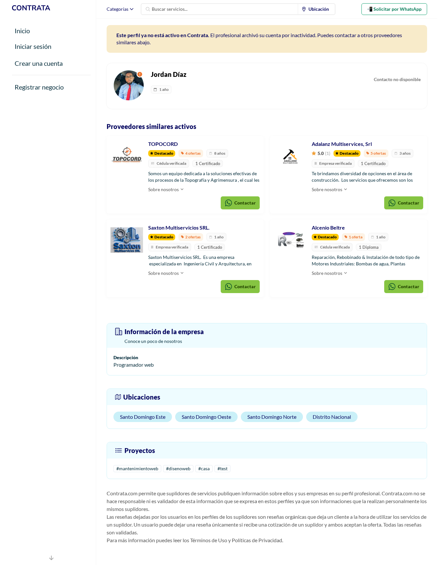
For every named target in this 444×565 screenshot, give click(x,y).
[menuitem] (316, 9)
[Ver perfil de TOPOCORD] (127, 156)
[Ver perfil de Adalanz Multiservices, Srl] (290, 156)
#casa (204, 468)
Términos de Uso (208, 540)
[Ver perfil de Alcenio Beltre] (290, 240)
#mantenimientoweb (137, 468)
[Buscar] (147, 9)
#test (222, 468)
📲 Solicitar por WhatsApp (394, 9)
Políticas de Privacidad (257, 540)
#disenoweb (178, 468)
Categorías (117, 9)
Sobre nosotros (164, 189)
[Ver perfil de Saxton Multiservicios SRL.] (127, 240)
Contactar (245, 202)
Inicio (22, 31)
